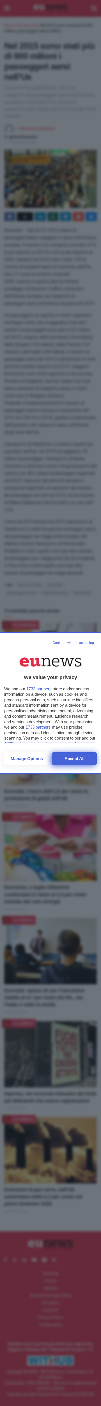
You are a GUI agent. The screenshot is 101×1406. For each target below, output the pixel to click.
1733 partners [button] (39, 688)
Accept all (74, 758)
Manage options (27, 758)
